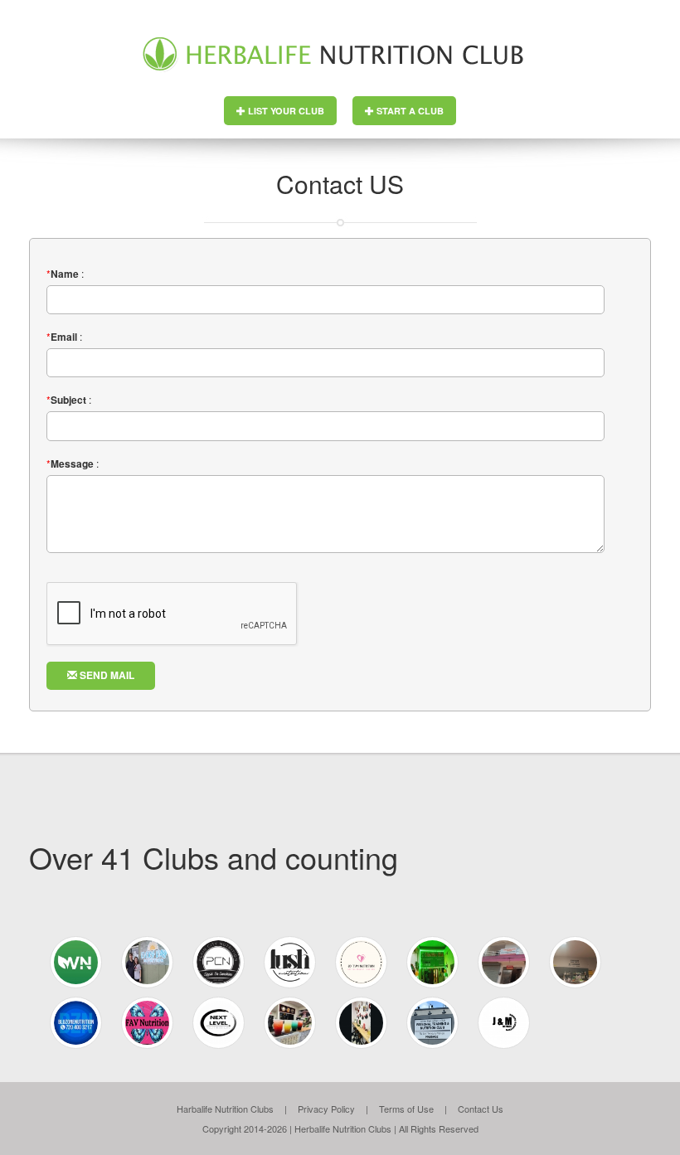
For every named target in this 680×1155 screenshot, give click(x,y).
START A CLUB (409, 110)
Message (72, 464)
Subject (68, 400)
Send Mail (105, 674)
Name (65, 274)
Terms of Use (406, 1108)
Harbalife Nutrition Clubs (225, 1108)
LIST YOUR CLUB (284, 110)
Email (64, 337)
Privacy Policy (326, 1108)
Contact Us (480, 1108)
